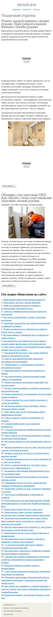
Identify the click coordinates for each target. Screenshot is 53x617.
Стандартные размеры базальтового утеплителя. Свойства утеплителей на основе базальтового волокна (25, 559)
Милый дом (26, 5)
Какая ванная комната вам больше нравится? (24, 299)
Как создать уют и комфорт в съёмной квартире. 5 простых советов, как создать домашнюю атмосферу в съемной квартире (26, 589)
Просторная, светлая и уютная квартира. (22, 302)
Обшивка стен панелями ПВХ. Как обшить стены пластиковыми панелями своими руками (26, 197)
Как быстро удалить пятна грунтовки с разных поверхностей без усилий (23, 407)
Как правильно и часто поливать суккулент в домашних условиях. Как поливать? (23, 540)
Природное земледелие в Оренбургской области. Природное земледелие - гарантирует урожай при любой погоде (25, 580)
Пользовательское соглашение (19, 608)
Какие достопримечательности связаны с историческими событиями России (21, 307)
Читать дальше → (9, 186)
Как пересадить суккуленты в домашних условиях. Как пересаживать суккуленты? (26, 552)
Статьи (36, 9)
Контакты (6, 608)
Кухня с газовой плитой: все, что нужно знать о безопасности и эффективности (24, 466)
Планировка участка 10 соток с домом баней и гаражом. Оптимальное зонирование (24, 484)
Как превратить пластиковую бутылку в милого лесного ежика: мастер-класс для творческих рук (23, 342)
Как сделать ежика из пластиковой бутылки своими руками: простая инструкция (26, 348)
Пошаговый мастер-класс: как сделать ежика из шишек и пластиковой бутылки (24, 354)
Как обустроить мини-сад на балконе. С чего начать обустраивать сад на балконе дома (26, 528)
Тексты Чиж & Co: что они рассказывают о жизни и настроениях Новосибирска (26, 437)
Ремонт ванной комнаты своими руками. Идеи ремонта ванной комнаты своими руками (25, 23)
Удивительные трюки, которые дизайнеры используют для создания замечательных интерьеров (25, 514)
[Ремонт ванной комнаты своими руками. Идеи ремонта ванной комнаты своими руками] (26, 133)
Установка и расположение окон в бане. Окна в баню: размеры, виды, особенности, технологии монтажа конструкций (24, 521)
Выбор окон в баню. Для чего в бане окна (23, 509)
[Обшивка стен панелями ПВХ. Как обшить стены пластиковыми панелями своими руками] (26, 222)
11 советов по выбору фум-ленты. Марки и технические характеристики (22, 546)
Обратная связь (8, 614)
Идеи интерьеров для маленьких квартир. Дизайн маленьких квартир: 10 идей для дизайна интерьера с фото (25, 503)
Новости (27, 9)
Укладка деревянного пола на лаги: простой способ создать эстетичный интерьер (26, 449)
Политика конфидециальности (13, 611)
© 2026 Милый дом (9, 604)
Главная (16, 9)
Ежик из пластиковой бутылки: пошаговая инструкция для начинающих (22, 360)
